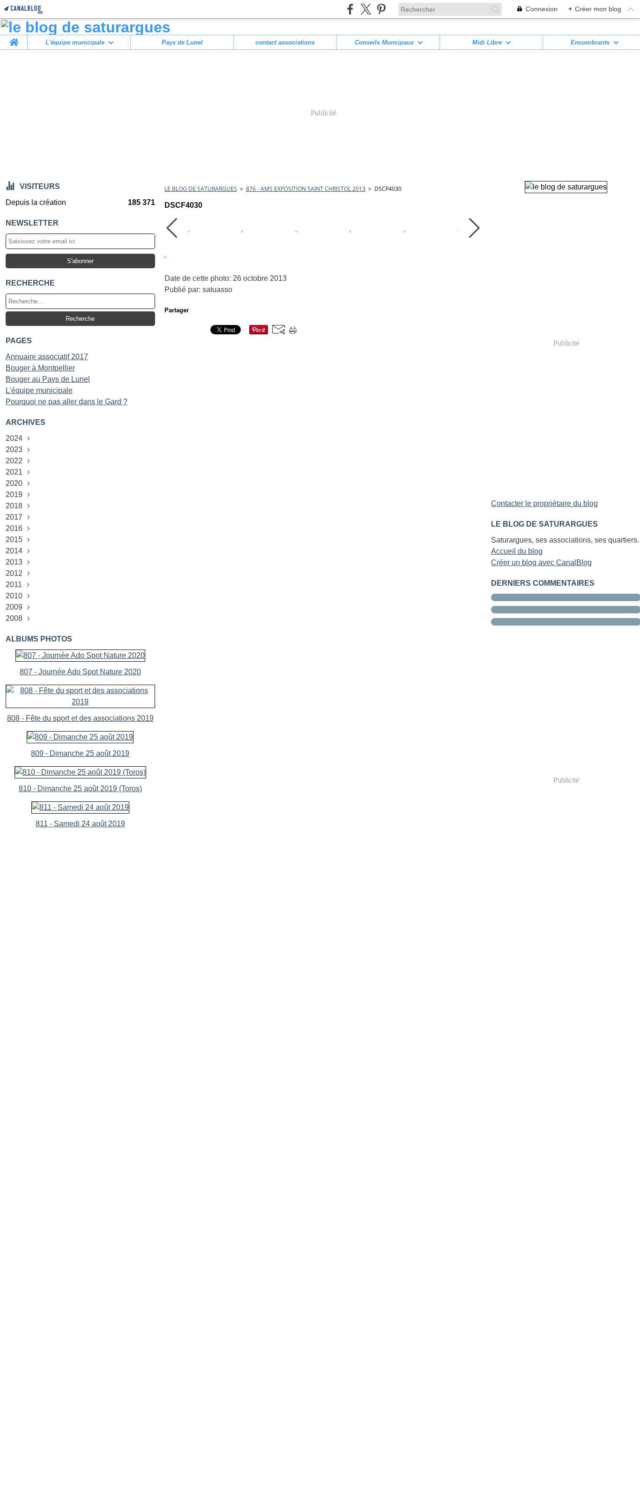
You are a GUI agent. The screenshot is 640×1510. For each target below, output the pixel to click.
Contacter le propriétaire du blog (544, 503)
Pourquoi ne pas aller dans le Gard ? (66, 402)
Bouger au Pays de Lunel (48, 379)
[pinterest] (381, 9)
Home (14, 38)
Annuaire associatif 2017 (47, 357)
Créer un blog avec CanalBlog (541, 562)
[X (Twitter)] (366, 9)
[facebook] (350, 9)
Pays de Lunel (182, 42)
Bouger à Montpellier (40, 368)
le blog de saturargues (200, 189)
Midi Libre (487, 42)
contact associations (285, 42)
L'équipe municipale (74, 42)
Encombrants (590, 42)
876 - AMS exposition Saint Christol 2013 (305, 189)
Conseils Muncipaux (384, 42)
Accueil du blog (517, 551)
